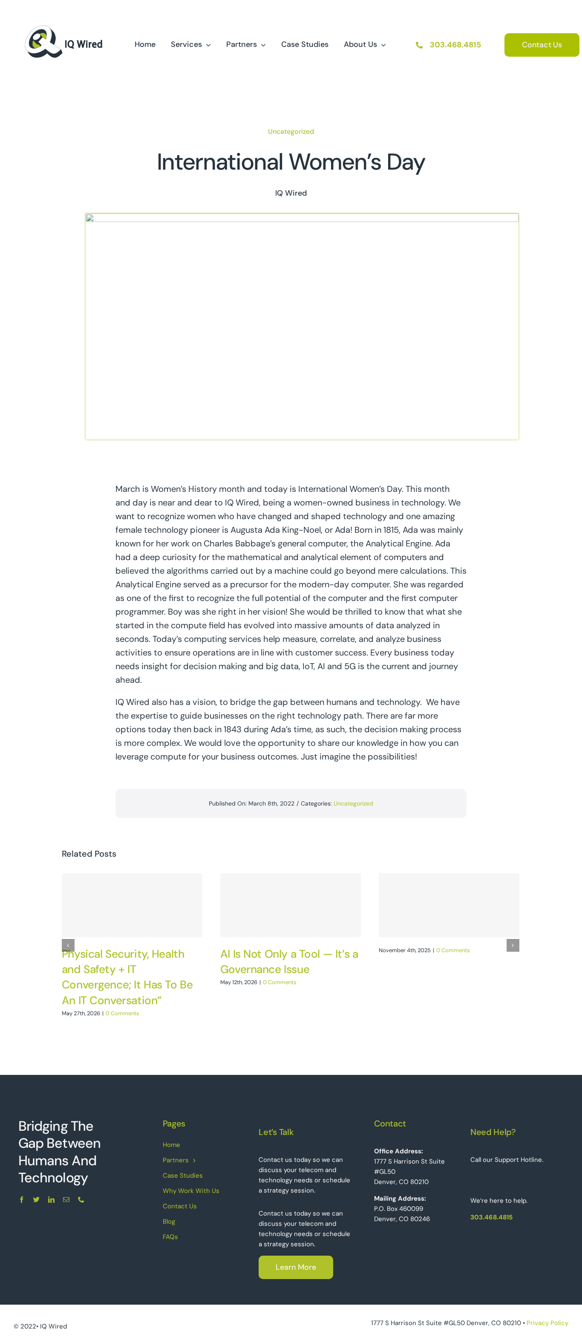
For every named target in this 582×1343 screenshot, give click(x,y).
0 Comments (122, 1013)
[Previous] (68, 945)
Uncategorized (291, 131)
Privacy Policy (547, 1323)
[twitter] (36, 1199)
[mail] (66, 1199)
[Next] (513, 945)
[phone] (81, 1199)
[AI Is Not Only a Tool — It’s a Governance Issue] (290, 905)
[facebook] (21, 1199)
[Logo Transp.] (63, 11)
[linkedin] (51, 1199)
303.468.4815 (455, 45)
